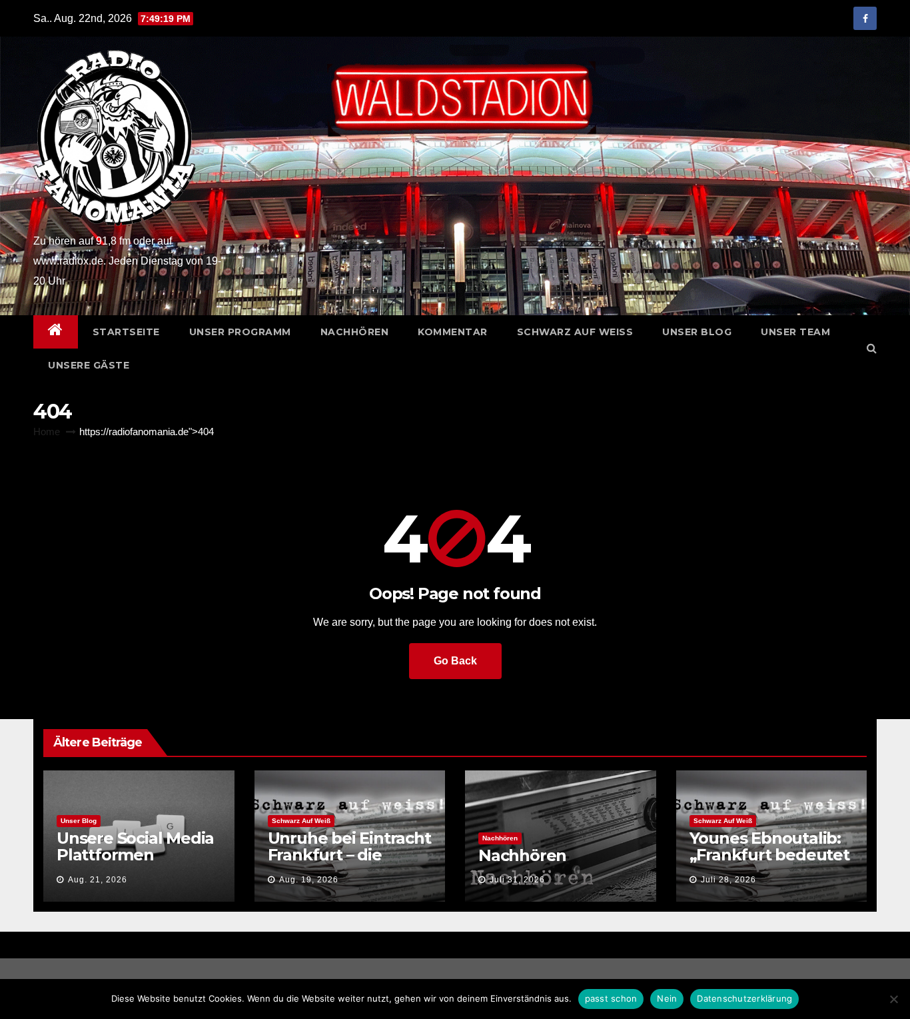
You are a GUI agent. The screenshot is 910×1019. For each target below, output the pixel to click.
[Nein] (893, 999)
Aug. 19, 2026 (308, 879)
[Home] (55, 332)
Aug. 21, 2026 (97, 879)
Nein (667, 998)
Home (46, 431)
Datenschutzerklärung (744, 998)
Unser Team (795, 332)
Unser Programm (240, 332)
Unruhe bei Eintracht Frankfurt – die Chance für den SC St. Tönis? (349, 863)
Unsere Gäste (88, 365)
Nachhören (354, 332)
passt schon (611, 998)
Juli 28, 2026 (728, 879)
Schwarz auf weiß (575, 332)
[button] (872, 348)
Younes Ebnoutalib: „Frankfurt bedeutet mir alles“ (769, 854)
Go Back (455, 660)
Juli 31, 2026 (517, 879)
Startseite (126, 332)
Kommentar (453, 332)
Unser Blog (696, 332)
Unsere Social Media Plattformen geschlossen (135, 854)
